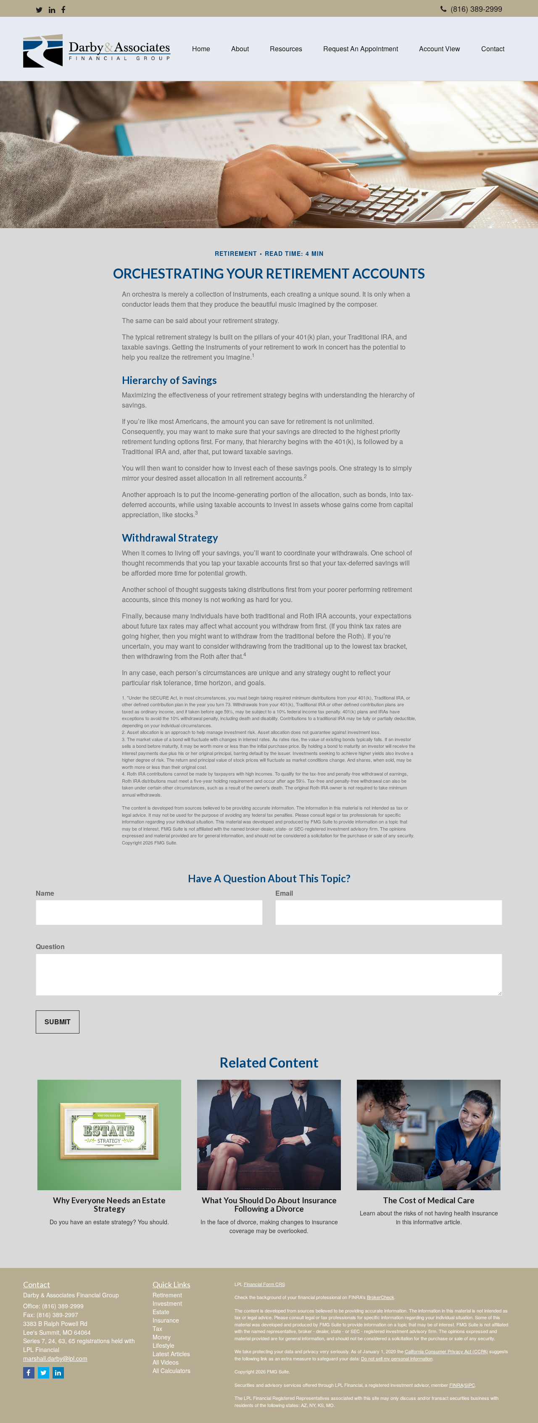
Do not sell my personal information (397, 1358)
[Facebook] (63, 9)
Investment (167, 1303)
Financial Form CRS (264, 1284)
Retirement (167, 1295)
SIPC (469, 1384)
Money (162, 1337)
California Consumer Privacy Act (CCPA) (446, 1351)
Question (50, 946)
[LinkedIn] (52, 9)
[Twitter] (39, 9)
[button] (240, 48)
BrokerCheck (380, 1297)
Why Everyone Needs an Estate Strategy (109, 1205)
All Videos (166, 1362)
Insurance (166, 1320)
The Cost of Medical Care (429, 1200)
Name (45, 893)
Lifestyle (163, 1345)
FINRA (456, 1384)
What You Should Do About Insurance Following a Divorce (269, 1205)
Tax (157, 1328)
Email (284, 893)
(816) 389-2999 (476, 8)
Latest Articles (171, 1353)
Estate (161, 1311)
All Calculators (171, 1370)
